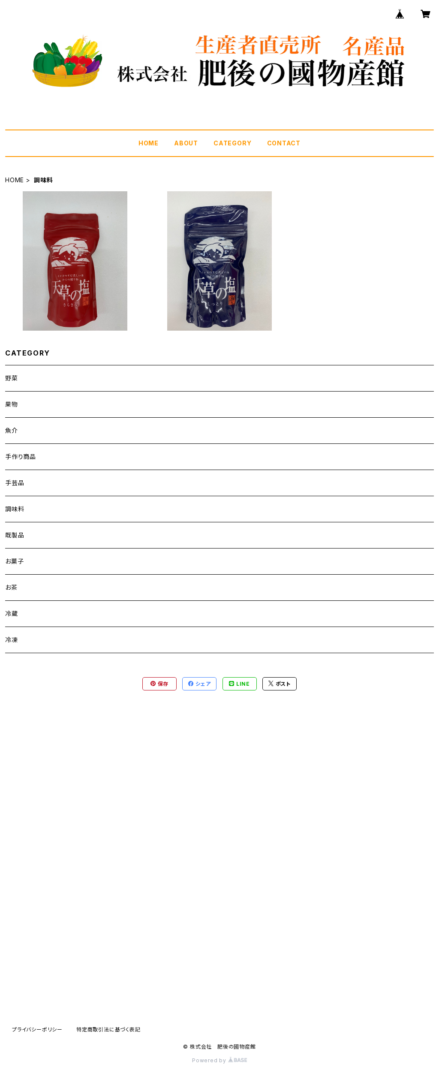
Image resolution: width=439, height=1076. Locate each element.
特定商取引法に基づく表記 (108, 1029)
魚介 (11, 430)
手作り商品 (20, 456)
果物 (11, 404)
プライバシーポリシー (37, 1029)
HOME (148, 143)
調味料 (14, 508)
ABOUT (186, 143)
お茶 (11, 587)
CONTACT (284, 143)
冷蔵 (11, 613)
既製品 (14, 535)
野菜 (11, 378)
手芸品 (14, 482)
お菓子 (14, 561)
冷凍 (11, 639)
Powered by (210, 1060)
